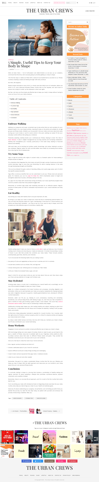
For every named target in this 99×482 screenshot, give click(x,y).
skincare (83, 146)
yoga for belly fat (33, 176)
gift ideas (70, 135)
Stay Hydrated (14, 111)
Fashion (21, 2)
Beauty (15, 2)
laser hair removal (76, 143)
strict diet (39, 249)
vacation (72, 155)
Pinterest (73, 461)
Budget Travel (79, 128)
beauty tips (73, 128)
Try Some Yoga (15, 105)
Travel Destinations (76, 150)
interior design (77, 141)
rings (77, 146)
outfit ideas (84, 144)
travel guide (75, 153)
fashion (76, 130)
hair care (84, 135)
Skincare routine (71, 148)
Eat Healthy (14, 108)
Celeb (26, 2)
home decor (80, 139)
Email (61, 461)
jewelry (69, 143)
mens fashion (71, 144)
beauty (69, 128)
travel (69, 150)
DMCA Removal (76, 475)
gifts (74, 135)
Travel (10, 2)
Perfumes (69, 146)
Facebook (27, 461)
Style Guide (81, 148)
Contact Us (47, 2)
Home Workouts (15, 114)
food (87, 133)
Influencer (71, 109)
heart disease (12, 139)
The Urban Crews (49, 10)
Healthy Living (41, 398)
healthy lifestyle (76, 137)
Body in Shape (17, 398)
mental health (78, 144)
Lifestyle (32, 2)
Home (75, 139)
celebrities (85, 128)
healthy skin (70, 139)
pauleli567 (12, 69)
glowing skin (78, 135)
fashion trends (81, 133)
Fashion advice (83, 130)
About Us (39, 2)
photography (73, 146)
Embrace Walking (15, 102)
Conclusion (14, 117)
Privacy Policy (66, 475)
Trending (70, 118)
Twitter (38, 461)
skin (79, 146)
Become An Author (59, 2)
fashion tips (71, 133)
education (69, 130)
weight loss (76, 155)
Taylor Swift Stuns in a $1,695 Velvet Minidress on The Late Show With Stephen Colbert (78, 72)
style (77, 148)
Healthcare (69, 137)
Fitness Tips (29, 398)
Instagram (50, 461)
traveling (81, 152)
